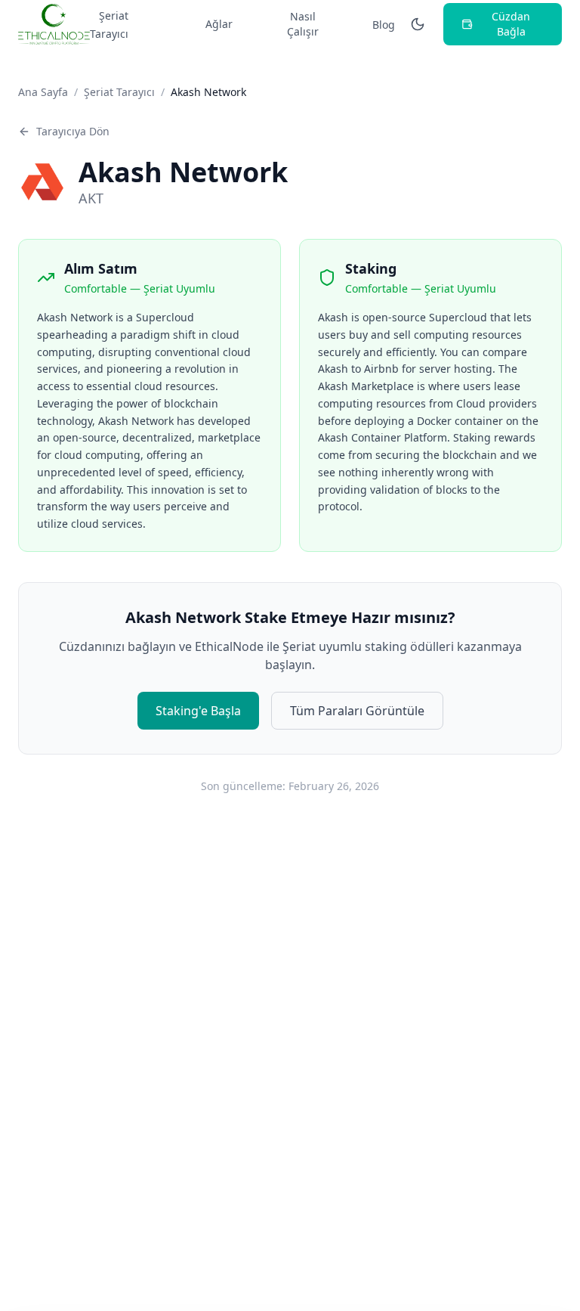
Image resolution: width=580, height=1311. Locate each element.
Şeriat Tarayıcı (109, 24)
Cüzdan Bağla (511, 24)
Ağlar (219, 24)
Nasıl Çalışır (303, 24)
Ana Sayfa (43, 92)
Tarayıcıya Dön (73, 131)
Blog (383, 24)
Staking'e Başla (198, 710)
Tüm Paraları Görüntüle (357, 710)
